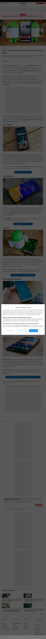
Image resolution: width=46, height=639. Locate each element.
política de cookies (31, 314)
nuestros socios (17, 309)
